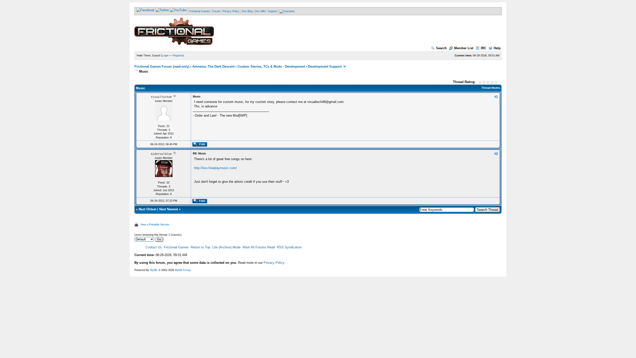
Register (178, 55)
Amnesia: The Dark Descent (213, 66)
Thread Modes (490, 87)
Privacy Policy (230, 11)
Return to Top (200, 247)
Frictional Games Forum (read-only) (161, 66)
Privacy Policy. (274, 263)
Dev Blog (247, 11)
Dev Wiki (260, 11)
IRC (483, 48)
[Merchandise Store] (287, 11)
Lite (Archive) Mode (226, 247)
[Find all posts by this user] (199, 145)
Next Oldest (147, 209)
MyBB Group (183, 269)
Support (272, 11)
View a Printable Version (154, 224)
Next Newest (168, 209)
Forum (216, 11)
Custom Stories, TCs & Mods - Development (271, 66)
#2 (496, 154)
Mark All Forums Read (259, 247)
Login (165, 55)
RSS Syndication (289, 247)
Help (497, 48)
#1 (496, 97)
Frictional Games (199, 11)
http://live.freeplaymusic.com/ (215, 168)
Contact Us (154, 247)
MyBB (153, 269)
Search (441, 48)
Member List (463, 48)
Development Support (325, 66)
